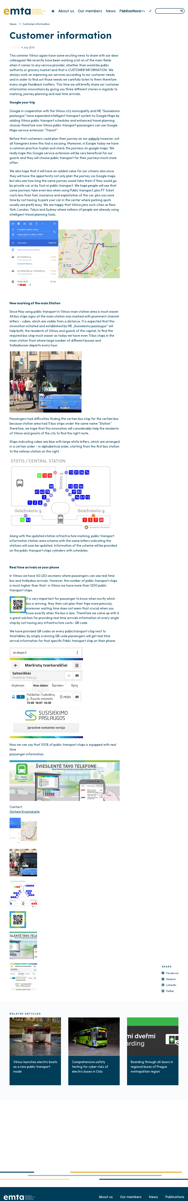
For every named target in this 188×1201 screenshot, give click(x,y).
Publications (174, 1197)
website (94, 138)
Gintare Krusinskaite (25, 812)
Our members (90, 11)
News (111, 11)
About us (66, 11)
